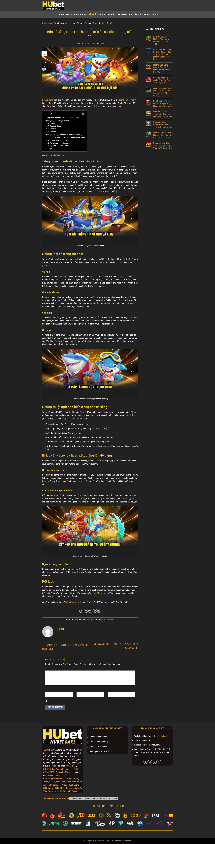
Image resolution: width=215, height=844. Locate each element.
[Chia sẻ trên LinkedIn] (99, 611)
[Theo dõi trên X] (159, 762)
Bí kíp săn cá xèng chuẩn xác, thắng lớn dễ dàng (65, 137)
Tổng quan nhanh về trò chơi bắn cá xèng (62, 117)
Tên (47, 690)
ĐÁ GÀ (102, 14)
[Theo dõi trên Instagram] (150, 762)
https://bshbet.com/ (59, 769)
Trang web (112, 690)
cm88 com (60, 782)
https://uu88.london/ (55, 155)
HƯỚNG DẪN (150, 14)
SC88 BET (59, 788)
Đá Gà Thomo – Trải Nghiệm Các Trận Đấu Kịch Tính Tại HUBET (163, 135)
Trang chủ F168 (63, 772)
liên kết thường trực (107, 619)
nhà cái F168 (48, 772)
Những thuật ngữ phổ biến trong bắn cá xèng (63, 134)
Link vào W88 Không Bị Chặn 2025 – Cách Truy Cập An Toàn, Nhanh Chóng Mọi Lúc (162, 54)
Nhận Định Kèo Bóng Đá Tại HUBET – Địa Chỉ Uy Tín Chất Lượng (162, 92)
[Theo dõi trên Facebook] (145, 762)
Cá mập (53, 132)
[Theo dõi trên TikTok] (155, 762)
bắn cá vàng (73, 602)
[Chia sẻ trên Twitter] (86, 611)
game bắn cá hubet (127, 100)
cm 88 (68, 778)
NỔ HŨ (111, 14)
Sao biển (53, 129)
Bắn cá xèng (47, 100)
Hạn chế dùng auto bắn (59, 146)
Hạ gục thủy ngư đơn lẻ (59, 140)
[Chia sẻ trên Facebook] (81, 611)
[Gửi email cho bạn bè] (90, 611)
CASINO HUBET (78, 14)
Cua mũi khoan (55, 126)
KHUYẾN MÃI (135, 14)
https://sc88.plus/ (73, 788)
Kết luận (49, 149)
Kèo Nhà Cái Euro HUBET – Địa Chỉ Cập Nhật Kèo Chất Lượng (162, 103)
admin (102, 43)
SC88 (64, 785)
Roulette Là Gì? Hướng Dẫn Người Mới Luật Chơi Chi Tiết (161, 40)
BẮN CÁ (92, 14)
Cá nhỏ (53, 123)
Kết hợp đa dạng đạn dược (60, 143)
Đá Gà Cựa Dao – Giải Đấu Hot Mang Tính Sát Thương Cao (162, 124)
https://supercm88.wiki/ (53, 778)
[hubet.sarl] (54, 5)
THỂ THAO (122, 14)
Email (79, 690)
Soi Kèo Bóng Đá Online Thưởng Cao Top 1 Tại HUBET (161, 80)
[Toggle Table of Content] (82, 114)
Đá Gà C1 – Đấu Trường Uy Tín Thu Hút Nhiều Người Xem (162, 114)
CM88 (50, 775)
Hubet (44, 23)
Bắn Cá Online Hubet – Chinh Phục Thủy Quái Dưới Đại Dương (162, 145)
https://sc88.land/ (63, 791)
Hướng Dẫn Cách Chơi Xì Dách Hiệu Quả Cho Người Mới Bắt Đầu (162, 68)
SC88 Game (74, 785)
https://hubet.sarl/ (100, 593)
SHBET (73, 766)
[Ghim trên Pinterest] (95, 611)
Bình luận (49, 668)
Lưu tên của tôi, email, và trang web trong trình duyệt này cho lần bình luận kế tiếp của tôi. (84, 701)
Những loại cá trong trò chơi (57, 120)
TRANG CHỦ (63, 14)
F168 (76, 769)
